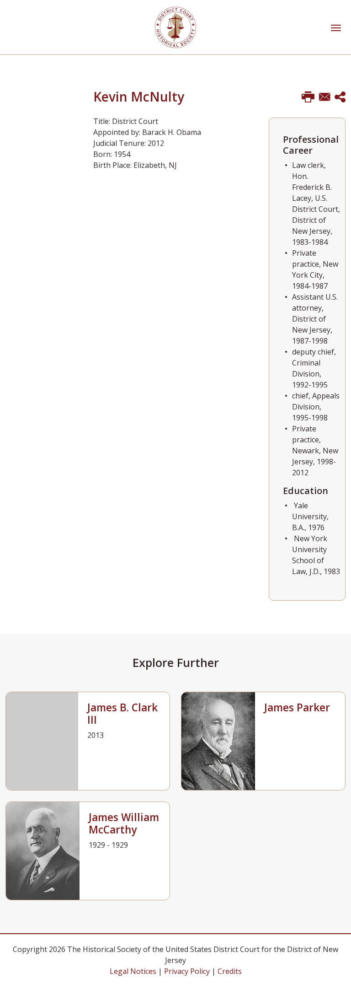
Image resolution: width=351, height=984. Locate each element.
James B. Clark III (122, 713)
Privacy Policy (187, 971)
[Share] (340, 97)
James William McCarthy (124, 823)
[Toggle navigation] (335, 27)
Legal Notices (133, 971)
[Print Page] (308, 97)
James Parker (297, 707)
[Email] (324, 97)
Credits (230, 971)
